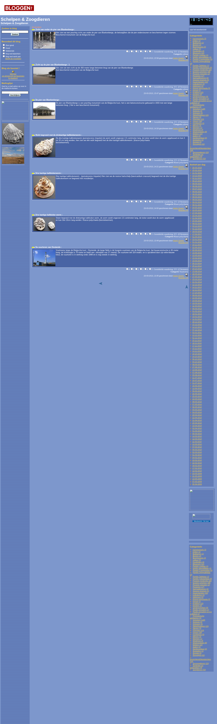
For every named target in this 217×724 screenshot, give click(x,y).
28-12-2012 (197, 322)
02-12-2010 (197, 338)
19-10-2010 (197, 354)
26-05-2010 (197, 394)
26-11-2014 (197, 263)
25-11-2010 (197, 341)
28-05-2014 (197, 274)
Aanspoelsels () (199, 39)
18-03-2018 (197, 231)
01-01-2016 (197, 242)
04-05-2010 (197, 412)
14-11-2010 (197, 351)
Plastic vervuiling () (201, 99)
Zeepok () (197, 142)
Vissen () (197, 121)
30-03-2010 (197, 434)
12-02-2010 (197, 471)
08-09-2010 (197, 364)
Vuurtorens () (198, 123)
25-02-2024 (197, 170)
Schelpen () (199, 109)
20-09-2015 (197, 250)
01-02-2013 (197, 311)
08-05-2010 (197, 402)
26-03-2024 (197, 168)
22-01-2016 (197, 239)
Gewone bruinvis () (201, 80)
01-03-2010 (197, 455)
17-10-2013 (197, 293)
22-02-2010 (197, 463)
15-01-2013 (197, 317)
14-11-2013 (197, 287)
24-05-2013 (197, 298)
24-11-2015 (197, 245)
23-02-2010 (197, 460)
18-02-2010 (197, 466)
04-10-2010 (197, 362)
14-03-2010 (197, 436)
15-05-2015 (197, 255)
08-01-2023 (197, 205)
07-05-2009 (197, 481)
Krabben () (198, 92)
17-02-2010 (197, 468)
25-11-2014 (197, 266)
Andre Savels (178, 58)
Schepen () (198, 113)
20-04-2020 (197, 221)
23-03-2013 (197, 301)
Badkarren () (198, 43)
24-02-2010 (197, 458)
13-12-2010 (197, 335)
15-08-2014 (197, 271)
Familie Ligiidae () (200, 55)
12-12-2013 (197, 285)
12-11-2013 (197, 290)
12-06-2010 (197, 388)
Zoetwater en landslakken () (196, 156)
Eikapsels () (198, 53)
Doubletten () (198, 51)
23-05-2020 (197, 210)
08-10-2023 (197, 181)
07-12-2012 (197, 330)
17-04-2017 (197, 234)
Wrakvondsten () (200, 132)
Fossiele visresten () (201, 74)
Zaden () (197, 136)
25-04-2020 (197, 216)
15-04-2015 (197, 258)
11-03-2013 (197, 306)
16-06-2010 (197, 386)
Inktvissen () (198, 86)
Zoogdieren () (199, 159)
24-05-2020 (197, 208)
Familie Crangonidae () (202, 59)
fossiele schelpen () (202, 72)
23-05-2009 (197, 474)
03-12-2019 (197, 226)
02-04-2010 (197, 428)
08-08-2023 (197, 186)
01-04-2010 (197, 431)
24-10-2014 (197, 269)
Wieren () (197, 126)
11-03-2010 (197, 442)
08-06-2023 (197, 192)
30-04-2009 (197, 484)
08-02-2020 (197, 224)
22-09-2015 (197, 247)
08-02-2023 (197, 202)
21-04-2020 (197, 218)
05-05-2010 (197, 410)
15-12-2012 (197, 325)
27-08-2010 (197, 367)
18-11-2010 (197, 343)
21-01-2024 (197, 173)
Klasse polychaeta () (201, 88)
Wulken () (198, 134)
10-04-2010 (197, 426)
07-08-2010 (197, 372)
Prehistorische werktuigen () (197, 106)
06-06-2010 (197, 391)
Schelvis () (197, 111)
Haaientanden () (200, 82)
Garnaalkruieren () (201, 78)
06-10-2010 (197, 359)
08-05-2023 (197, 194)
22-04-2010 (197, 418)
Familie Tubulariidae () (202, 68)
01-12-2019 (197, 229)
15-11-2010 (197, 349)
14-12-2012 (197, 327)
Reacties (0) (183, 60)
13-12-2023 (197, 176)
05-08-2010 (197, 375)
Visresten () (198, 119)
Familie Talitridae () (201, 66)
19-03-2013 (197, 303)
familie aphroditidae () (202, 57)
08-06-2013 (197, 295)
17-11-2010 (197, 346)
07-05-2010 (197, 404)
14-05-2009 (197, 479)
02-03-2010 (197, 452)
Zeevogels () (199, 144)
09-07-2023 (197, 189)
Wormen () (197, 128)
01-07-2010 (197, 383)
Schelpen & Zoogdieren (25, 19)
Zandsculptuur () (200, 138)
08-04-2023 (197, 197)
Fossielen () (198, 76)
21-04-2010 (197, 420)
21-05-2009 (197, 476)
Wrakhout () (198, 130)
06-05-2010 (197, 407)
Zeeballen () (198, 140)
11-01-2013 (197, 319)
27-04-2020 (197, 213)
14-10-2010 (197, 356)
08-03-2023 (197, 200)
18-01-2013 (197, 314)
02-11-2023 (197, 178)
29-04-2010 (197, 415)
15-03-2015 (197, 261)
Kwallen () (197, 95)
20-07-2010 (197, 380)
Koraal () (197, 90)
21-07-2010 (197, 378)
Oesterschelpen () (200, 97)
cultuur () (197, 49)
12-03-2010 (197, 439)
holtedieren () (199, 84)
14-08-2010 (197, 370)
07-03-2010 (197, 447)
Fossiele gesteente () (202, 70)
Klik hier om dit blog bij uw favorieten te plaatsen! (13, 76)
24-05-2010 (197, 399)
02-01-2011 (197, 333)
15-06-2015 (197, 253)
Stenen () (197, 117)
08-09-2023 (197, 184)
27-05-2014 (197, 277)
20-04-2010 (197, 423)
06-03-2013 (197, 309)
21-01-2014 (197, 282)
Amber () (197, 41)
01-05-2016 (197, 237)
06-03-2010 (197, 450)
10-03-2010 (197, 444)
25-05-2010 (197, 396)
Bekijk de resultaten (13, 59)
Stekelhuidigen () (201, 115)
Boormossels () (199, 47)
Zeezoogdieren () (201, 152)
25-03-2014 (197, 279)
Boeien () (197, 45)
